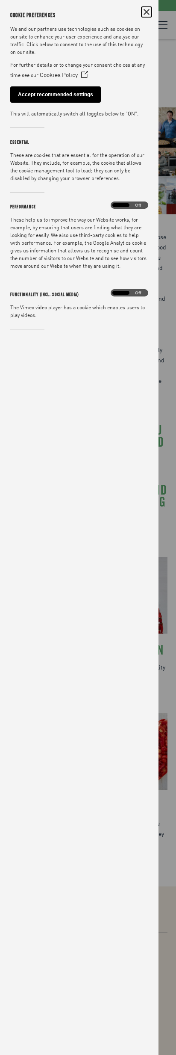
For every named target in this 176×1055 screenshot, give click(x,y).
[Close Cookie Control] (146, 12)
